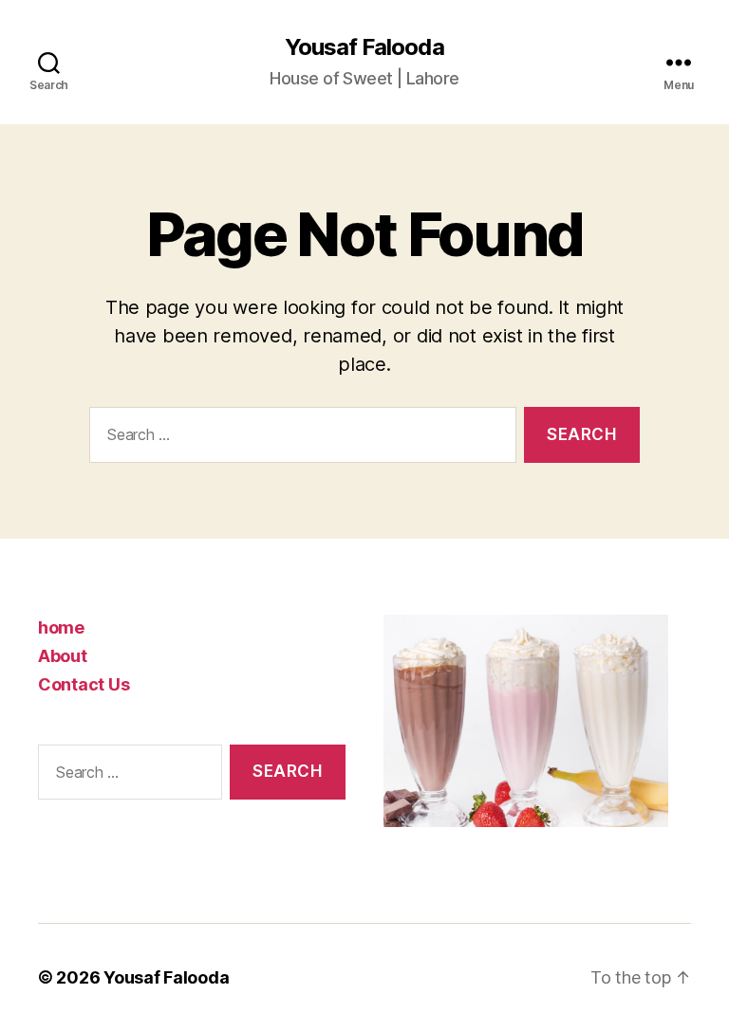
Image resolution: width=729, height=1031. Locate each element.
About (62, 656)
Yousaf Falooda (364, 47)
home (61, 627)
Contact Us (83, 684)
